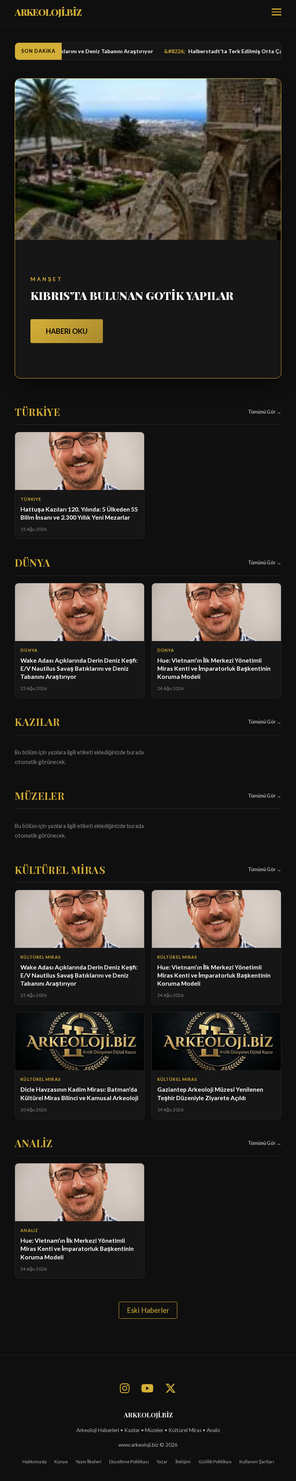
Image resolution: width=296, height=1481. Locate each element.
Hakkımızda (34, 1461)
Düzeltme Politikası (129, 1461)
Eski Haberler (148, 1310)
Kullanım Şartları (256, 1461)
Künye (61, 1461)
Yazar (162, 1461)
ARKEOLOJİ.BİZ (48, 12)
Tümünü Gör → (264, 412)
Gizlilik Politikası (215, 1461)
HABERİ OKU (66, 331)
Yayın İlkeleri (88, 1461)
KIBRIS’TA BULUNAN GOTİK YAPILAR (132, 295)
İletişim (183, 1461)
